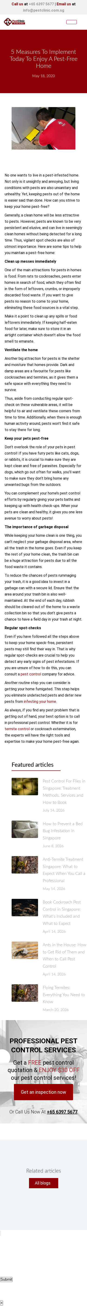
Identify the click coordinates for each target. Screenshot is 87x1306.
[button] (43, 1092)
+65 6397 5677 (41, 4)
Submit (6, 1279)
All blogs (43, 1183)
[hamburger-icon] (71, 22)
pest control (31, 674)
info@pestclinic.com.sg (43, 10)
